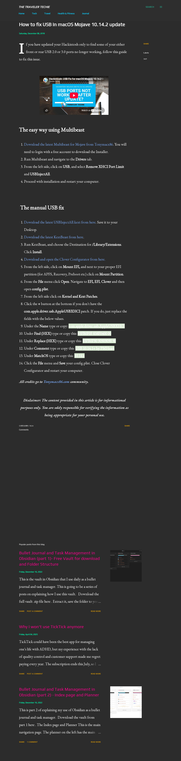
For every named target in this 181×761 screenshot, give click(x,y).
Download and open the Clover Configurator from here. (64, 259)
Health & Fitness (66, 13)
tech (145, 59)
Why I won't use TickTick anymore (51, 626)
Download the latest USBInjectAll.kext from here (60, 222)
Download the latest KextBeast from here (53, 237)
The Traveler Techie (34, 7)
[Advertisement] (70, 512)
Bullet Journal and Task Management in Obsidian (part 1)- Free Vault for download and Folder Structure (59, 558)
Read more (96, 611)
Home (22, 13)
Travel (47, 13)
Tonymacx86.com (56, 381)
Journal (85, 13)
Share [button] (146, 44)
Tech (34, 13)
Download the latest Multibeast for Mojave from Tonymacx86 (68, 144)
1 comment (32, 742)
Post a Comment (35, 611)
